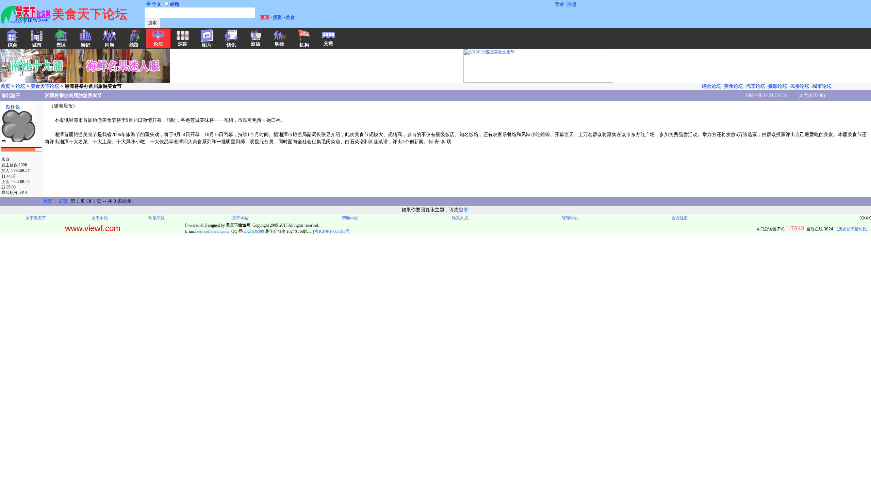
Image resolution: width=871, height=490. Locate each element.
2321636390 (253, 231)
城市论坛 (822, 86)
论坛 (158, 44)
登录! (464, 209)
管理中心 (570, 218)
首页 (5, 86)
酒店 (255, 44)
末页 (63, 201)
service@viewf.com (213, 231)
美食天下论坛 (45, 86)
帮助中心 (350, 218)
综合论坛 (711, 86)
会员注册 (680, 218)
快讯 (231, 45)
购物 (279, 44)
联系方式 (460, 218)
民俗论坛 (799, 86)
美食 (290, 17)
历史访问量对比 (852, 229)
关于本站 (100, 218)
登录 (559, 4)
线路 (134, 44)
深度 (182, 44)
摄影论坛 (777, 86)
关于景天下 (36, 218)
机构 (304, 45)
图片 (207, 45)
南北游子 (10, 95)
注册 (572, 4)
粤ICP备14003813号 (332, 231)
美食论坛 (733, 86)
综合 (12, 45)
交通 (328, 43)
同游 (109, 45)
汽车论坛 (755, 86)
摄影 (277, 17)
